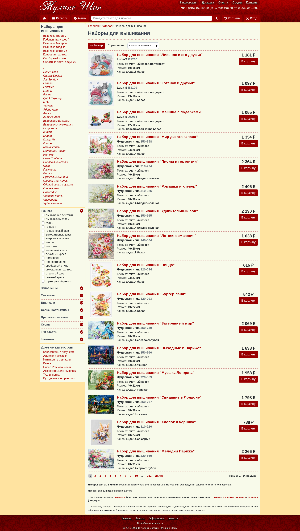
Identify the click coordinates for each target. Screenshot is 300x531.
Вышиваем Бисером (56, 120)
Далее (159, 475)
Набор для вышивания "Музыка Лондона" (155, 373)
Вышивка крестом (54, 35)
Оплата (223, 2)
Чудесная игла (52, 203)
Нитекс (48, 154)
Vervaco (48, 105)
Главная (93, 26)
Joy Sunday (50, 79)
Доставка (208, 2)
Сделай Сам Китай (55, 180)
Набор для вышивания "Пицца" (146, 265)
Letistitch (48, 87)
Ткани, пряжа (51, 374)
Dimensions (50, 72)
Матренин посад (54, 150)
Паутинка (49, 169)
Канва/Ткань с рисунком (58, 352)
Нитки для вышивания (57, 359)
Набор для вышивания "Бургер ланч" (151, 294)
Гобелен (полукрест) (56, 39)
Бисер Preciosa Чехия (57, 367)
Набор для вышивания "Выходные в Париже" (159, 348)
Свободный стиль (54, 58)
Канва (47, 363)
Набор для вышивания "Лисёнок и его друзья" (160, 55)
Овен (46, 165)
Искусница (50, 128)
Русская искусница (55, 177)
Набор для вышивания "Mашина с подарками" (159, 112)
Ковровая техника (54, 54)
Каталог (107, 26)
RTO (46, 101)
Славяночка (51, 188)
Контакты (252, 2)
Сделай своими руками (58, 184)
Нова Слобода (52, 158)
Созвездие (50, 192)
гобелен (253, 497)
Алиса (47, 113)
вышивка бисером (234, 497)
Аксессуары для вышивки (60, 370)
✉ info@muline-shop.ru (150, 523)
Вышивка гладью (54, 47)
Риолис (48, 173)
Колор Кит (50, 139)
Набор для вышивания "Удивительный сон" (157, 211)
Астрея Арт (51, 117)
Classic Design (52, 75)
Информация (188, 2)
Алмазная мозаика (55, 355)
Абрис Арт (50, 109)
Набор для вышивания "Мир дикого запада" (157, 137)
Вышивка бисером (55, 43)
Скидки (237, 2)
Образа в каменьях (55, 162)
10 (136, 475)
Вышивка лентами (55, 50)
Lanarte (48, 83)
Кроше (47, 143)
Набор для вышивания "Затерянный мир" (155, 323)
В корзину (248, 61)
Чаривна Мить (52, 195)
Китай (47, 132)
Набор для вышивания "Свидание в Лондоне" (159, 397)
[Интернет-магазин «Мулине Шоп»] (71, 7)
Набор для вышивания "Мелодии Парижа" (156, 451)
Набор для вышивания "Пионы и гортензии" (157, 161)
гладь (217, 497)
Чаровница (50, 199)
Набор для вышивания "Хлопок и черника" (156, 422)
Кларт (47, 135)
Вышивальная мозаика (58, 124)
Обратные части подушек (59, 61)
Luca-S (47, 90)
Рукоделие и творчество (58, 378)
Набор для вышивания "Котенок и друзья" (156, 83)
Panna (47, 94)
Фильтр (98, 45)
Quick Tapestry (52, 98)
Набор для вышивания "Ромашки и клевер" (157, 186)
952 (149, 475)
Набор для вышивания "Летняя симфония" (156, 236)
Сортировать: (116, 45)
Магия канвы (51, 147)
